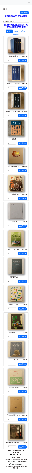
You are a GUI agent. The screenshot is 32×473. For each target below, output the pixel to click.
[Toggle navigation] (29, 2)
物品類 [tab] (16, 31)
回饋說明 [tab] (16, 34)
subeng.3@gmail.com (17, 464)
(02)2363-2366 (11, 461)
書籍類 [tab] (9, 31)
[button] (24, 12)
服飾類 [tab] (23, 31)
